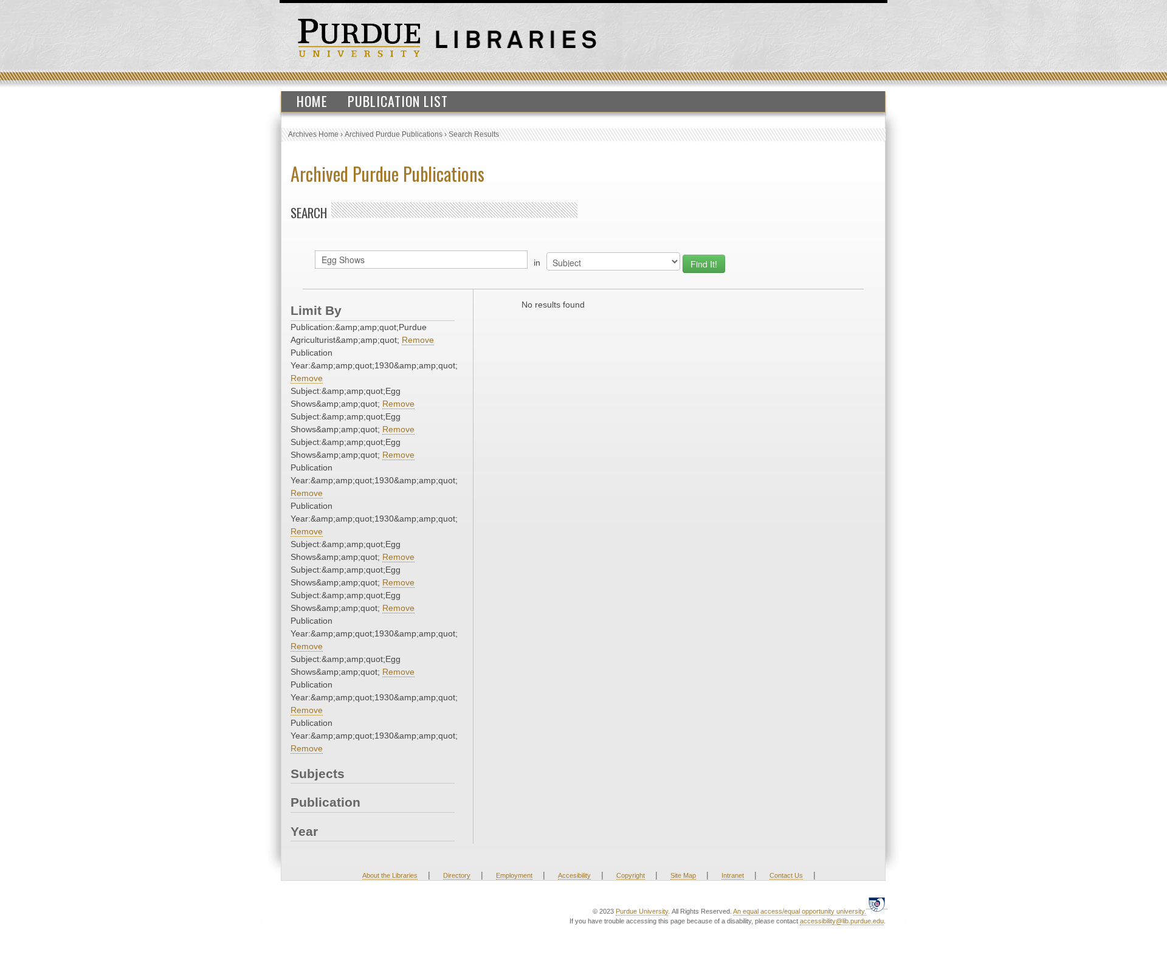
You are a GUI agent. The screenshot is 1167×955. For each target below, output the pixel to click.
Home (312, 101)
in (537, 262)
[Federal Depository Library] (876, 904)
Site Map (683, 875)
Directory (456, 875)
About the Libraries (390, 875)
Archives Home (313, 134)
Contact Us (786, 875)
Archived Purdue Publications (393, 134)
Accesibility (574, 875)
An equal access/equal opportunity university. (799, 911)
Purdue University (642, 911)
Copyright (630, 875)
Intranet (732, 875)
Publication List (398, 101)
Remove (418, 340)
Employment (514, 875)
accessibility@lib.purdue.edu (842, 921)
